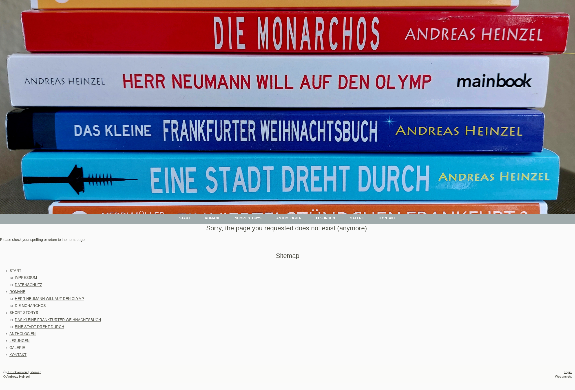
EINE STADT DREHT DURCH (39, 327)
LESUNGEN (19, 341)
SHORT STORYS (23, 313)
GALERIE (17, 348)
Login (568, 372)
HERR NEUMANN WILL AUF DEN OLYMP (49, 299)
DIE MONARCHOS (30, 306)
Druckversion (17, 372)
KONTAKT (18, 355)
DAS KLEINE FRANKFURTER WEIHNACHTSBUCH (58, 320)
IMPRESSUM (26, 278)
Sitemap (35, 372)
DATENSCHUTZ (28, 285)
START (15, 271)
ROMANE (17, 292)
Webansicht (563, 376)
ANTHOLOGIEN (22, 334)
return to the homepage (66, 240)
